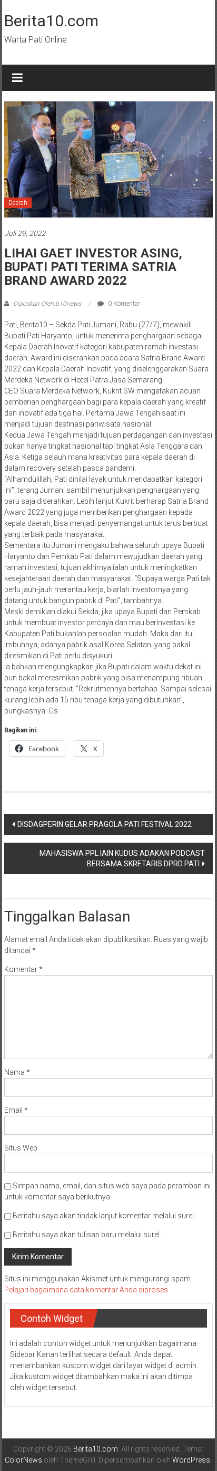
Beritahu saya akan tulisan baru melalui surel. (87, 1234)
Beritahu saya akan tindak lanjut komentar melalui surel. (104, 1215)
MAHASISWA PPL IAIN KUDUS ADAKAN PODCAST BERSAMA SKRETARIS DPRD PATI (122, 858)
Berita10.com (51, 21)
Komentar (23, 969)
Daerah (17, 202)
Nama (17, 1072)
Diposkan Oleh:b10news (47, 303)
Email (16, 1110)
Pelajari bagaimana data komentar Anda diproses (86, 1290)
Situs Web (20, 1148)
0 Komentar (123, 303)
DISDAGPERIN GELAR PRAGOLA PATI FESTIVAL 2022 (104, 824)
